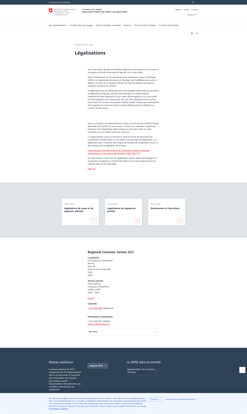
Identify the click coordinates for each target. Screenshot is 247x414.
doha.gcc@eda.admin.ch (99, 324)
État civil (91, 168)
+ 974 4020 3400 (95, 308)
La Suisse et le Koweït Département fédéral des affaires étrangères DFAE (104, 10)
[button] (57, 25)
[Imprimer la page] (191, 33)
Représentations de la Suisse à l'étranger (141, 370)
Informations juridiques (58, 409)
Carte (90, 298)
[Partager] (196, 33)
